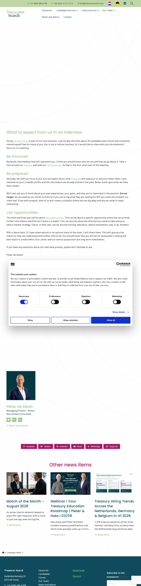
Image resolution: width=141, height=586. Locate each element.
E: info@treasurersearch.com (91, 3)
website (28, 165)
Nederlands (79, 570)
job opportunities (55, 217)
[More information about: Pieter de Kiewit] (20, 385)
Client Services (89, 10)
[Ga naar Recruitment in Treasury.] (3, 552)
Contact (67, 16)
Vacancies (47, 10)
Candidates (44, 574)
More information (19, 426)
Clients (42, 577)
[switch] (55, 302)
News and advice (50, 16)
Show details (118, 312)
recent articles (54, 165)
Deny (30, 320)
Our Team (107, 10)
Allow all (111, 320)
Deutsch (77, 576)
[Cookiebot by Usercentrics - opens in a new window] (118, 264)
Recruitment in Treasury (19, 14)
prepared (76, 178)
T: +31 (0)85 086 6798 (37, 3)
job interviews (20, 140)
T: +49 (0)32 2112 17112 (62, 3)
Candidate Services (66, 10)
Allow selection (70, 320)
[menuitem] (37, 3)
